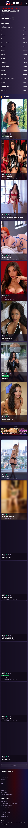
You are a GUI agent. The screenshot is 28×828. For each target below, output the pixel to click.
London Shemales (4, 816)
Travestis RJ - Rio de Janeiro (6, 805)
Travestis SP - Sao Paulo (6, 807)
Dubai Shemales (4, 801)
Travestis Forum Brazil (5, 812)
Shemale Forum (4, 814)
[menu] (2, 3)
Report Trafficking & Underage (7, 794)
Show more (14, 766)
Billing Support (4, 792)
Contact (2, 775)
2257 (2, 788)
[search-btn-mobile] (26, 3)
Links (2, 781)
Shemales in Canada (5, 810)
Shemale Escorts (4, 777)
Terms (2, 785)
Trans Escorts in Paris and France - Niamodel (10, 803)
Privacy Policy (3, 790)
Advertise (3, 779)
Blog (2, 783)
